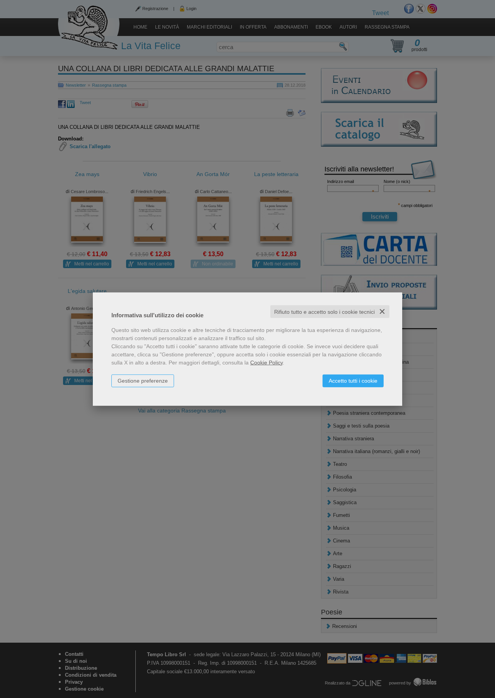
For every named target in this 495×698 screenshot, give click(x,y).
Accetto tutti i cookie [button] (353, 380)
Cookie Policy (266, 362)
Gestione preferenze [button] (143, 380)
